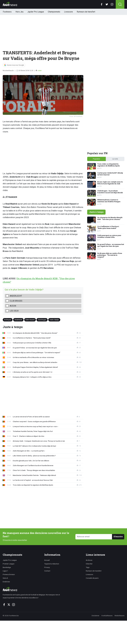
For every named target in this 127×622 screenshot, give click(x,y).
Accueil (47, 560)
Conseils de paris (92, 578)
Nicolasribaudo (8, 70)
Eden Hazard (30, 320)
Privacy (47, 567)
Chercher (89, 564)
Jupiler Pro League (35, 12)
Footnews (7, 12)
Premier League (8, 564)
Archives (89, 560)
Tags (87, 567)
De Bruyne (7, 320)
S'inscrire (118, 536)
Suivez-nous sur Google (15, 65)
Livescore (68, 12)
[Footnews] (32, 589)
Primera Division (9, 574)
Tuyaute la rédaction (51, 564)
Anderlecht (16, 296)
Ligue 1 (5, 571)
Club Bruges (16, 301)
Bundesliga (7, 567)
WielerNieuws (119, 616)
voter (40, 70)
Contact (47, 571)
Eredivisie (6, 582)
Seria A (5, 578)
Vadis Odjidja (54, 320)
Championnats (54, 12)
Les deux (14, 311)
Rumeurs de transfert (86, 12)
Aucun (13, 306)
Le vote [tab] (115, 159)
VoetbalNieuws (106, 616)
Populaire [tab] (96, 159)
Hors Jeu (19, 12)
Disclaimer (95, 616)
